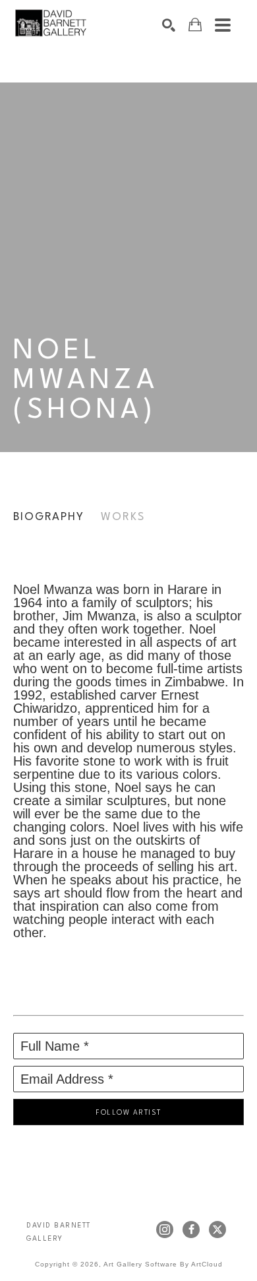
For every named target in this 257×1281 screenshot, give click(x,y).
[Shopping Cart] (195, 24)
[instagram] (164, 1229)
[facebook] (191, 1229)
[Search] (168, 25)
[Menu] (223, 25)
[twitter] (217, 1229)
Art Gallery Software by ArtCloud (163, 1264)
